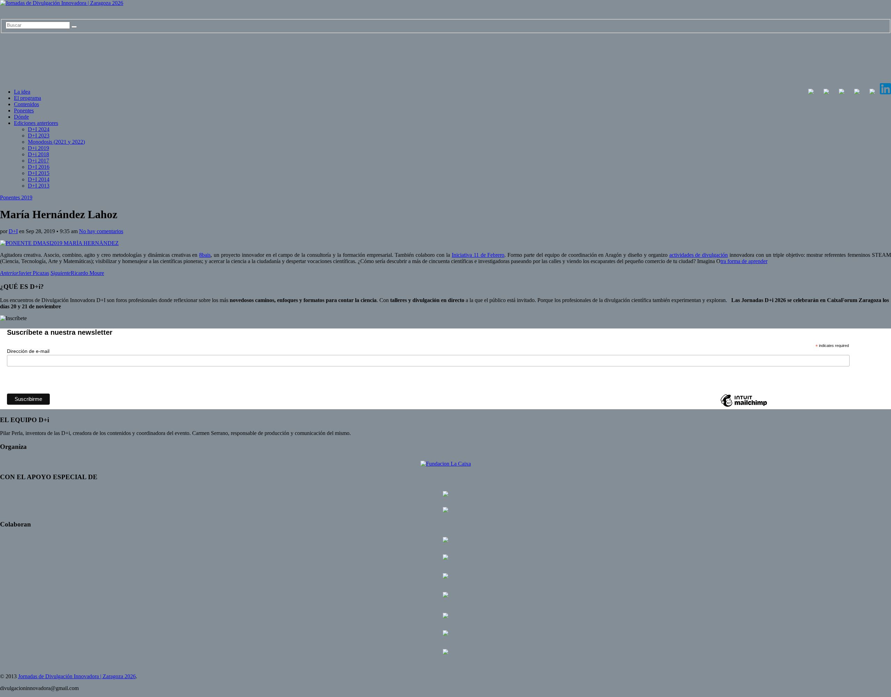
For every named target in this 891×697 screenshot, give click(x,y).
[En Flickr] (857, 92)
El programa (27, 98)
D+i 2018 (38, 154)
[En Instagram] (841, 92)
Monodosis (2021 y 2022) (56, 142)
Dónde (21, 117)
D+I (13, 231)
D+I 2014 (38, 179)
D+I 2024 (38, 129)
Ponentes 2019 (16, 197)
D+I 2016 (38, 167)
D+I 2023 (38, 135)
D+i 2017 (38, 161)
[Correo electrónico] (872, 92)
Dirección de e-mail (28, 351)
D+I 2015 (38, 173)
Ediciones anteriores (36, 123)
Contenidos (26, 104)
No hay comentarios (101, 231)
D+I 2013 (38, 186)
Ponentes (24, 110)
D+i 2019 (38, 148)
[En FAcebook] (811, 92)
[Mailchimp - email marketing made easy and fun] (743, 406)
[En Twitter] (826, 92)
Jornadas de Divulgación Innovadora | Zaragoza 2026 (77, 676)
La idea (22, 92)
